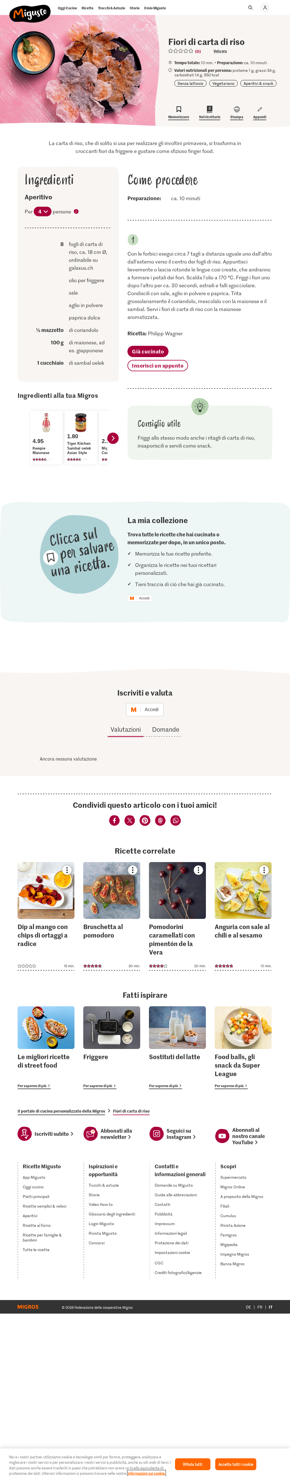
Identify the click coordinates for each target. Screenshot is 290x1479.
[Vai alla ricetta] (46, 916)
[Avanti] (113, 438)
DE (248, 1307)
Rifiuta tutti (192, 1464)
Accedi (144, 598)
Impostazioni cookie (172, 1252)
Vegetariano (223, 83)
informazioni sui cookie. (146, 1473)
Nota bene (76, 212)
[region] (145, 1463)
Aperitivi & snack (258, 83)
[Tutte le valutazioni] (181, 51)
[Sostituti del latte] (177, 1047)
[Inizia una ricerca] (250, 7)
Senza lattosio (190, 83)
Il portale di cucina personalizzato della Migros (61, 1111)
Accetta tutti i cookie (235, 1464)
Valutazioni (125, 729)
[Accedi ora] (265, 7)
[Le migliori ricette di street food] (46, 1047)
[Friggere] (111, 1047)
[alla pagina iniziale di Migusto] (30, 9)
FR (260, 1307)
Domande (165, 729)
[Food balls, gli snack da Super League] (243, 1047)
